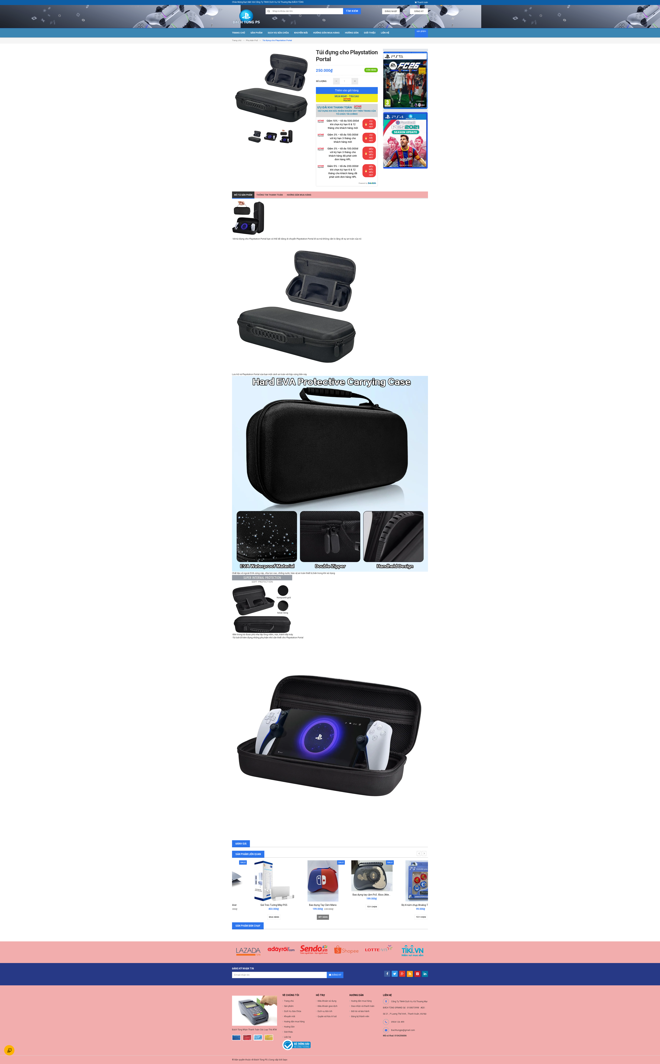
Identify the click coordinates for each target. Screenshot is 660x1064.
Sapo (285, 1060)
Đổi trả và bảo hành (360, 1011)
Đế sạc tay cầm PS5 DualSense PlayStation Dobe (410, 905)
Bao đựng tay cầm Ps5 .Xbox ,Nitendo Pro (308, 894)
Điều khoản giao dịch (327, 1006)
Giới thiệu (288, 1032)
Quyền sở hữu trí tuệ (327, 1016)
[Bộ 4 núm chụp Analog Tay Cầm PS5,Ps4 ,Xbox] (354, 880)
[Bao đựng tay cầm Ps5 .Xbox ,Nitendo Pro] (305, 875)
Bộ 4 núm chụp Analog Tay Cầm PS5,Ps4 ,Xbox (360, 905)
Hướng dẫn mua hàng (361, 1001)
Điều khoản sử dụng (327, 1001)
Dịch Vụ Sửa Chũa (292, 1011)
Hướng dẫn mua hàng (299, 195)
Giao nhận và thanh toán (362, 1006)
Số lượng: (321, 81)
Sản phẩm (289, 1006)
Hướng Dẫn (289, 1027)
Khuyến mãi (289, 1016)
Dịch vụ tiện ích (325, 1011)
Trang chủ (289, 1001)
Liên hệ (287, 1037)
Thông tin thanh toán (269, 195)
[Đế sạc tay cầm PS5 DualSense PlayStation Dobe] (403, 880)
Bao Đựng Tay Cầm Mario (256, 905)
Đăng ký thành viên (360, 1016)
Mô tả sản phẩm (243, 195)
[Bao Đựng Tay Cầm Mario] (256, 880)
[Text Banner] (405, 140)
